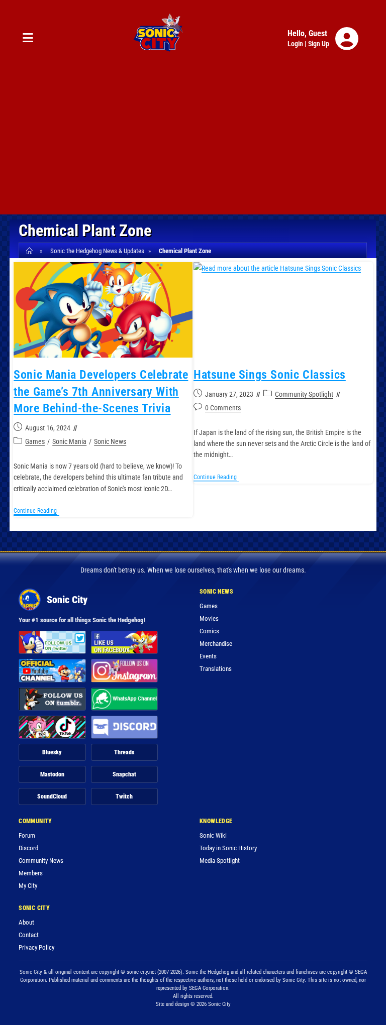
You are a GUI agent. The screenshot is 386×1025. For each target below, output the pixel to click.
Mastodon (52, 774)
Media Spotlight (220, 860)
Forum (27, 835)
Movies (209, 618)
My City (28, 885)
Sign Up (318, 44)
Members (31, 873)
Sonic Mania (69, 441)
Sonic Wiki (213, 835)
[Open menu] (28, 38)
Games (35, 441)
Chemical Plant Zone (185, 251)
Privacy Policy (36, 947)
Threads (124, 752)
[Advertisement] (193, 144)
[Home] (31, 251)
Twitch (124, 796)
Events (208, 656)
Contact (29, 935)
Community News (41, 860)
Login (295, 44)
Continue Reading (36, 511)
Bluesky (52, 752)
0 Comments (223, 408)
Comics (209, 631)
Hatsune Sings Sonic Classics (270, 375)
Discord (28, 848)
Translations (216, 668)
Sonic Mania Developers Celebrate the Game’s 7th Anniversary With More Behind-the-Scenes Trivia (101, 391)
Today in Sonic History (228, 848)
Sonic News (110, 441)
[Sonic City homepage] (158, 39)
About (26, 922)
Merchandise (216, 643)
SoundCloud (52, 796)
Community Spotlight (304, 394)
